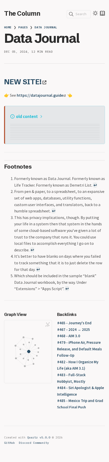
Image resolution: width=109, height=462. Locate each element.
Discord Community (34, 443)
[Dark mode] (95, 13)
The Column (22, 13)
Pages (23, 27)
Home (8, 27)
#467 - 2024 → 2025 (73, 329)
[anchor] (52, 81)
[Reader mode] (102, 13)
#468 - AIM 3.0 (68, 336)
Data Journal (45, 27)
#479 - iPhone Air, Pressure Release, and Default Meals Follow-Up (79, 349)
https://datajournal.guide (40, 95)
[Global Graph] (48, 324)
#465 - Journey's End (74, 323)
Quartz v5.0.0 (38, 437)
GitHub (9, 443)
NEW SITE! (23, 81)
